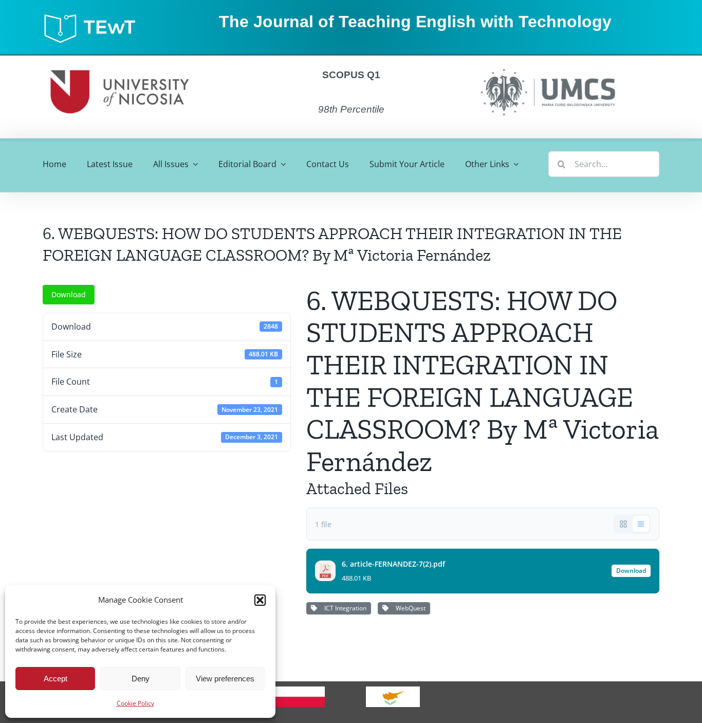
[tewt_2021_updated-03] (94, 16)
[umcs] (547, 65)
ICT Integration (343, 608)
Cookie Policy (135, 703)
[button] (260, 600)
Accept (55, 678)
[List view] (641, 524)
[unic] (120, 59)
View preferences (225, 678)
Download (68, 294)
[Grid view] (623, 524)
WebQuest (409, 608)
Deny (141, 678)
